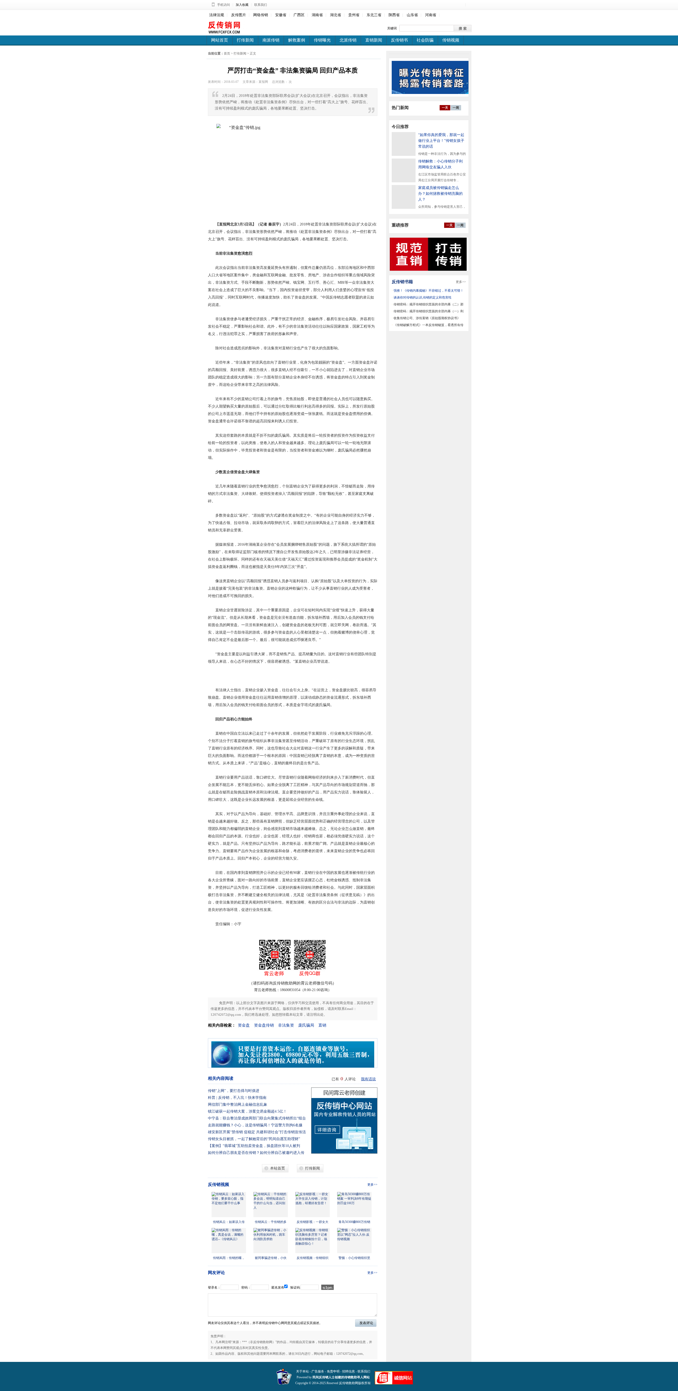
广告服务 (317, 1371)
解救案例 (296, 40)
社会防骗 (425, 40)
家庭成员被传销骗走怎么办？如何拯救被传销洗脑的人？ (440, 193)
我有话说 (368, 1079)
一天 (445, 108)
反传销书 (399, 40)
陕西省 (394, 15)
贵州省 (353, 15)
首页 (227, 53)
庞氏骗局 (306, 1025)
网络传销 (260, 15)
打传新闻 (245, 40)
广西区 (299, 15)
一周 (456, 108)
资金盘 (244, 1025)
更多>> (372, 1184)
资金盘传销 (264, 1025)
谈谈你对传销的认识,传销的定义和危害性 (423, 297)
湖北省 (335, 15)
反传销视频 (218, 1184)
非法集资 (286, 1025)
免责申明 (333, 1371)
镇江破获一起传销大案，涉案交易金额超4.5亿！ (247, 1111)
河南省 (430, 15)
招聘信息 (348, 1371)
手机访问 (223, 5)
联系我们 (260, 5)
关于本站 (302, 1371)
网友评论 (216, 1272)
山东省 (412, 15)
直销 (322, 1025)
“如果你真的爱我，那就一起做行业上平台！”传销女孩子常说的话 (441, 140)
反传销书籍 (402, 281)
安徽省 (280, 15)
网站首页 (219, 40)
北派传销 (348, 40)
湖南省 (317, 15)
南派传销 (270, 40)
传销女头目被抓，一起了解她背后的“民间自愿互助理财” (254, 1139)
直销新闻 (373, 40)
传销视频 (450, 40)
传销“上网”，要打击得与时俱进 (233, 1091)
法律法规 (216, 15)
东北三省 (374, 15)
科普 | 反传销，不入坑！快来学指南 (237, 1098)
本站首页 (277, 1168)
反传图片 (238, 15)
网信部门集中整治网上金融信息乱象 (237, 1105)
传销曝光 (322, 40)
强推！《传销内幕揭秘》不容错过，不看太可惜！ (428, 290)
